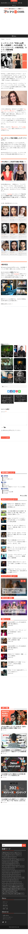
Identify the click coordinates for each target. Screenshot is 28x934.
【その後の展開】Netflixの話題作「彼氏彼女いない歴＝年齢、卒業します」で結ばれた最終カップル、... (16, 512)
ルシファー (18, 882)
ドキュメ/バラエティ (15, 875)
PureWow (9, 194)
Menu (14, 36)
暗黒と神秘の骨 (12, 889)
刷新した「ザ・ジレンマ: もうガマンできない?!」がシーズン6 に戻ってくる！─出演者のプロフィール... (16, 549)
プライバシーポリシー (8, 917)
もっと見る (24, 495)
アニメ (19, 852)
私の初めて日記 (13, 891)
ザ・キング (5, 866)
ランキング (5, 907)
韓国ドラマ (20, 893)
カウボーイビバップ (7, 861)
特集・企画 (5, 908)
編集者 (9, 51)
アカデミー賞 (13, 852)
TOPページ (5, 902)
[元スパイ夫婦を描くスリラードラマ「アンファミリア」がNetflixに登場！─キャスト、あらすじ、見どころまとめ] (3, 542)
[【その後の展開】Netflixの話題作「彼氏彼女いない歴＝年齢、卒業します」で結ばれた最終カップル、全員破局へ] (3, 513)
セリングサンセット (7, 873)
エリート (21, 859)
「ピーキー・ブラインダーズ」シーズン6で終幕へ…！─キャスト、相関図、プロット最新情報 (16, 556)
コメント (3, 411)
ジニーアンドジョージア (8, 868)
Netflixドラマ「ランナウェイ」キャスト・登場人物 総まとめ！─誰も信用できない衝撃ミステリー (17, 570)
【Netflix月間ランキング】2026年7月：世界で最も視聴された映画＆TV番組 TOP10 (13, 727)
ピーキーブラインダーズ (8, 877)
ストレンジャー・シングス (9, 871)
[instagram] (15, 5)
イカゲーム (5, 857)
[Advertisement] (14, 323)
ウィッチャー (12, 857)
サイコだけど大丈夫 (7, 864)
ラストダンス (15, 880)
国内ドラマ (19, 886)
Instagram (16, 273)
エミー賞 (16, 859)
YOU (7, 852)
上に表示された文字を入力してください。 (11, 430)
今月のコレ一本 (6, 886)
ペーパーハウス (6, 880)
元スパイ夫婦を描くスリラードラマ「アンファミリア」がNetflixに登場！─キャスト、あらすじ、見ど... (17, 541)
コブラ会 (16, 861)
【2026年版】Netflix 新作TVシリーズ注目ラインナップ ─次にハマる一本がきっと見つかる (13, 799)
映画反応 (5, 889)
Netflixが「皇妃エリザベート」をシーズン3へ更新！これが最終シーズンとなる (16, 563)
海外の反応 (5, 905)
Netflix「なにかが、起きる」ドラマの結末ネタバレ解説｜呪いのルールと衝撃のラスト (16, 534)
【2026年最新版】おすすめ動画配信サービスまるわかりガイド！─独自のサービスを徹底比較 (14, 750)
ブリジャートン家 (20, 877)
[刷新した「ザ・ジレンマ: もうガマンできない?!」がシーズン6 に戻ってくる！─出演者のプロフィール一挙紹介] (3, 549)
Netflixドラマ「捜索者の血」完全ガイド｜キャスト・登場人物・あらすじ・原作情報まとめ (16, 505)
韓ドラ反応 (14, 893)
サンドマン (16, 864)
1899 (4, 852)
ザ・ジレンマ (20, 866)
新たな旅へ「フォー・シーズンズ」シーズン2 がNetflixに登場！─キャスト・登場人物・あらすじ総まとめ (14, 591)
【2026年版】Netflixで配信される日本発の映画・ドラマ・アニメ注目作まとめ (13, 774)
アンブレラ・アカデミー (15, 855)
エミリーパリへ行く (7, 859)
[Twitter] (13, 5)
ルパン (4, 884)
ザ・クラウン (12, 866)
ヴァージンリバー (18, 884)
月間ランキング (20, 889)
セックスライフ (20, 871)
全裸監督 (14, 886)
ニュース (5, 386)
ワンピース (10, 884)
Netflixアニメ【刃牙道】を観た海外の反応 (13, 610)
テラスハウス (6, 875)
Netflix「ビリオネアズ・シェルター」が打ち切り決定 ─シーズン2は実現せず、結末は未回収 (16, 520)
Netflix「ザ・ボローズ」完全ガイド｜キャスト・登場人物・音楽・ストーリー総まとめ (16, 527)
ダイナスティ (17, 873)
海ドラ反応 (5, 891)
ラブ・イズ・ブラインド (8, 882)
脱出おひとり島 (6, 893)
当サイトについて (7, 918)
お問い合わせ (6, 915)
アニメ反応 (5, 855)
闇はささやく (15, 127)
